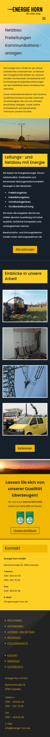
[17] (25, 434)
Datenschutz (15, 666)
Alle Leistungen (25, 249)
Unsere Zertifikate (25, 530)
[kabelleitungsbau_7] (25, 358)
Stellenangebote (17, 643)
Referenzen (25, 448)
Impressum (13, 661)
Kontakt (12, 655)
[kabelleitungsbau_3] (25, 320)
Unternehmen (15, 626)
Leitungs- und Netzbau (20, 632)
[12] (25, 396)
